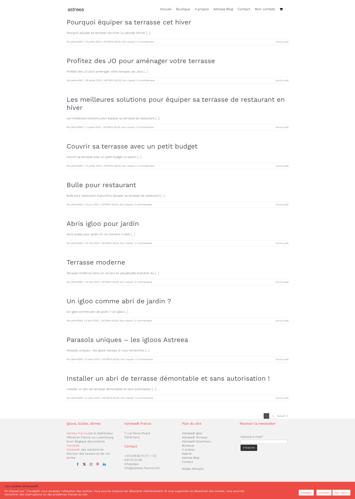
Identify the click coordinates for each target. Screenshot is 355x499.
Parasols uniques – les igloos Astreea (127, 340)
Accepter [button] (324, 492)
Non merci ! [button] (341, 492)
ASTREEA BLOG (112, 41)
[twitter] (84, 464)
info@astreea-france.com (142, 468)
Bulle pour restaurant (101, 185)
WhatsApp (131, 464)
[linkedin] (104, 464)
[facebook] (77, 464)
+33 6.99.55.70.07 (136, 456)
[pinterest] (97, 464)
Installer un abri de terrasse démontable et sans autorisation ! (168, 378)
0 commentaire (145, 41)
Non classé (128, 41)
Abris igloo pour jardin (103, 223)
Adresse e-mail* (252, 437)
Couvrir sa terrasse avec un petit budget (132, 146)
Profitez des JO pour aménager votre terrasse (141, 61)
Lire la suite (281, 41)
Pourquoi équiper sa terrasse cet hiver (129, 22)
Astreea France (77, 433)
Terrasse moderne (96, 262)
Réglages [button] (306, 492)
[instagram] (90, 464)
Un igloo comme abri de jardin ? (119, 301)
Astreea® (73, 445)
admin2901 (77, 41)
